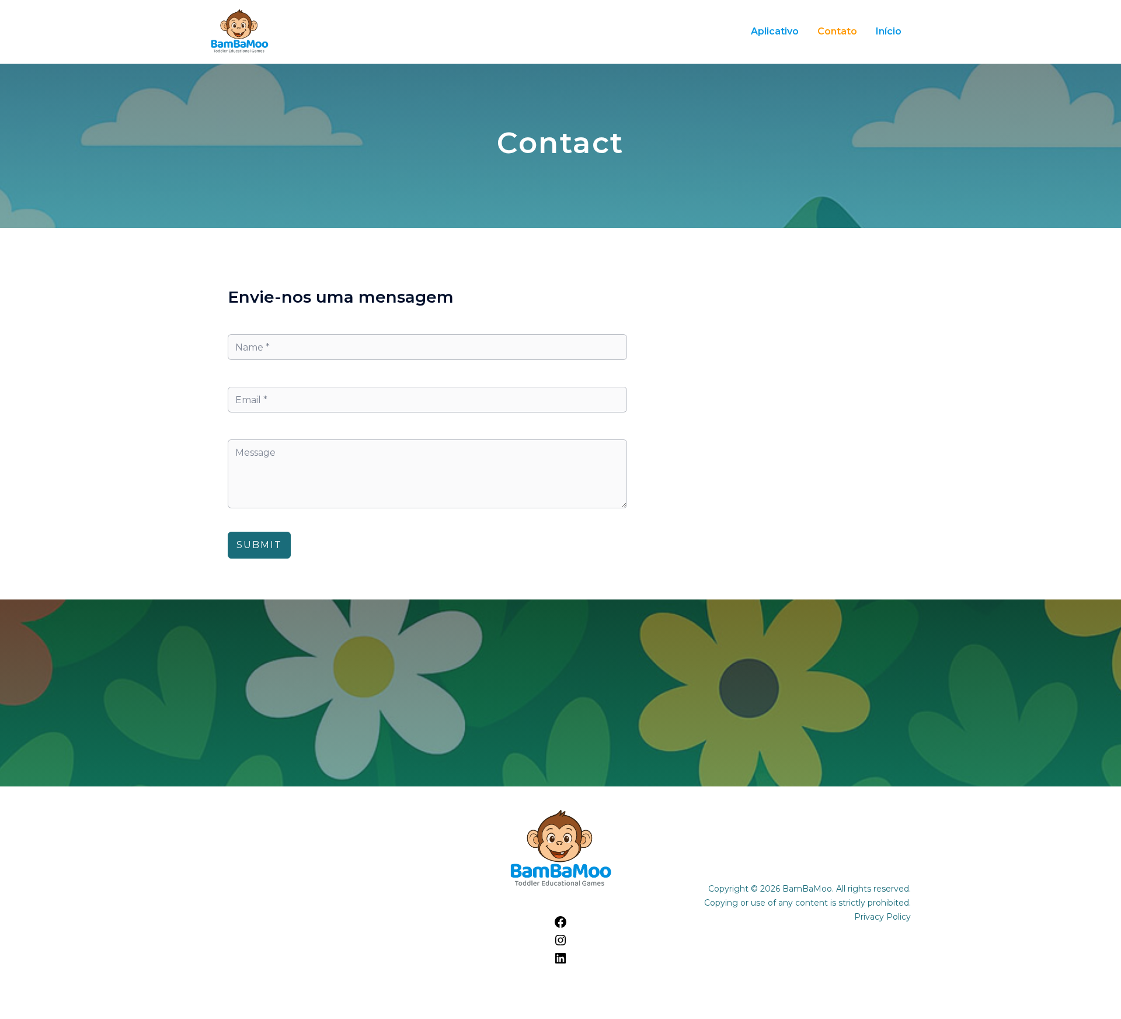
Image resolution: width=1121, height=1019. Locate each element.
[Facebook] (560, 925)
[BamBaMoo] (239, 31)
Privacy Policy (882, 916)
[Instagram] (560, 943)
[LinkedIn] (560, 962)
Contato (837, 31)
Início (888, 31)
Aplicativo (775, 31)
